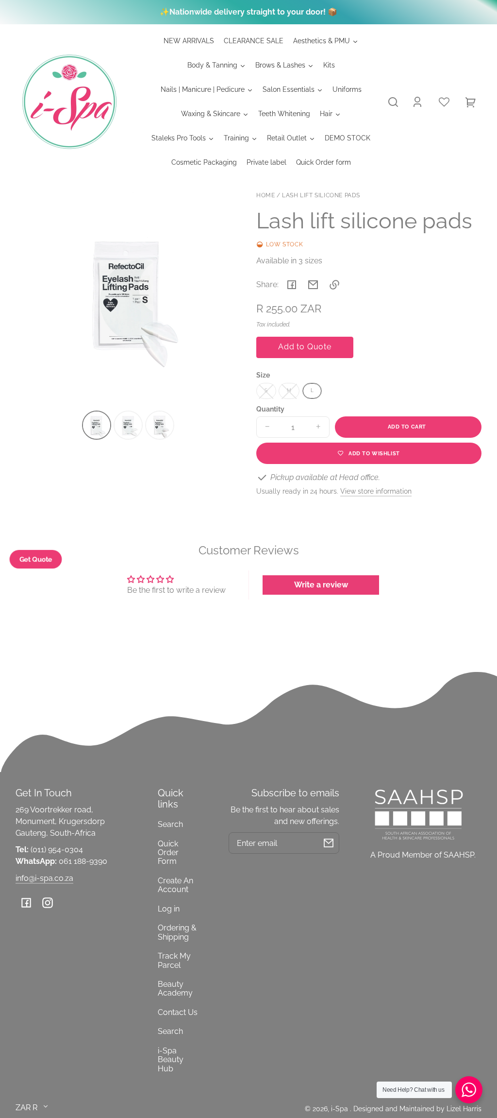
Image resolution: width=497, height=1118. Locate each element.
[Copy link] (334, 284)
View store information (376, 491)
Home (265, 195)
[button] (393, 102)
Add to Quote (304, 346)
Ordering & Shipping (177, 932)
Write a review (321, 584)
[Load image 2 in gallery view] (128, 425)
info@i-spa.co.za (44, 878)
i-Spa (340, 1108)
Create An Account (175, 885)
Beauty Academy (175, 989)
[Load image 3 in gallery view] (159, 425)
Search (170, 824)
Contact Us (178, 1012)
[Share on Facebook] (291, 284)
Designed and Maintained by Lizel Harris (417, 1108)
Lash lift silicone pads (321, 195)
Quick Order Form (168, 852)
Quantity (270, 409)
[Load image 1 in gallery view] (96, 425)
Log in (169, 908)
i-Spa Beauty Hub (170, 1059)
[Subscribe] (328, 843)
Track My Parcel (174, 960)
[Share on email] (313, 284)
